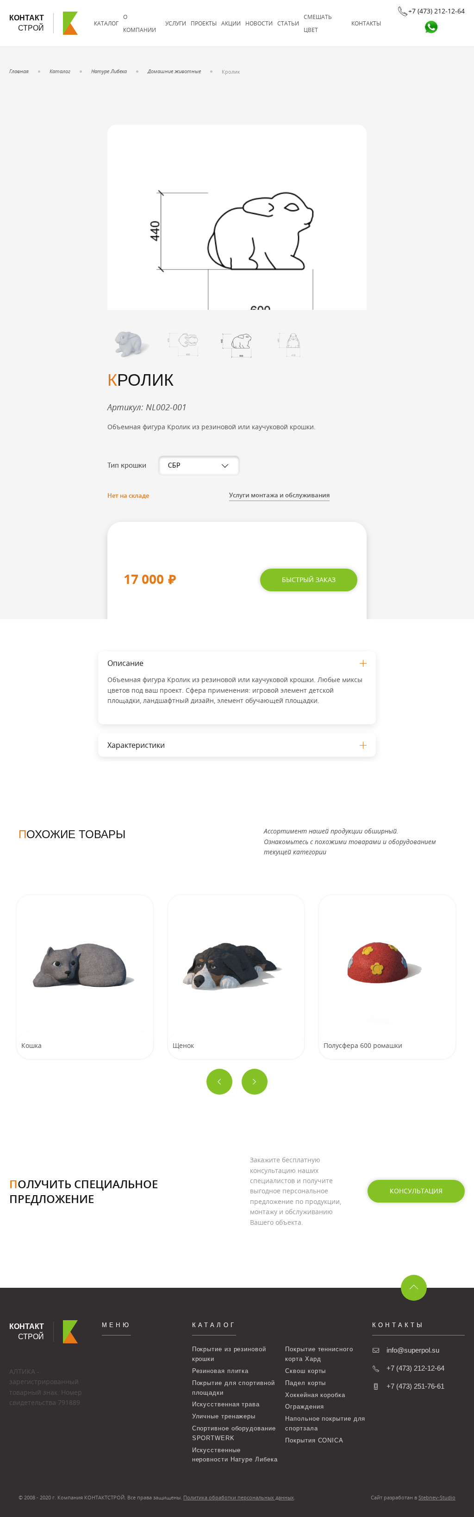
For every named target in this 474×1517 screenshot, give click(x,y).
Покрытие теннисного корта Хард (319, 1354)
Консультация (416, 1190)
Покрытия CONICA (314, 1440)
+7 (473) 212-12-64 (415, 1368)
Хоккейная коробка (315, 1395)
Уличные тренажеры (224, 1416)
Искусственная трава (226, 1404)
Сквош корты (305, 1370)
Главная (19, 71)
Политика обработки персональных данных (238, 1497)
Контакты (366, 23)
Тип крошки (126, 466)
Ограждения (304, 1406)
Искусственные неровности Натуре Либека (235, 1455)
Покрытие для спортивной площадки (233, 1387)
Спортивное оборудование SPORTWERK (234, 1433)
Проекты (204, 23)
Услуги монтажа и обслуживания (279, 495)
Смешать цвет (318, 23)
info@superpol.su (413, 1350)
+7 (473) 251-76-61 (415, 1386)
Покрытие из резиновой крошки (229, 1354)
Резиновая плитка (220, 1370)
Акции (231, 23)
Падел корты (305, 1382)
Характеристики (136, 745)
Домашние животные (174, 71)
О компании (139, 23)
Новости (259, 23)
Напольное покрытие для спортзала (325, 1423)
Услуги (175, 23)
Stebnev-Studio (436, 1497)
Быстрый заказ (309, 579)
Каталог (106, 23)
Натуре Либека (109, 71)
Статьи (288, 23)
